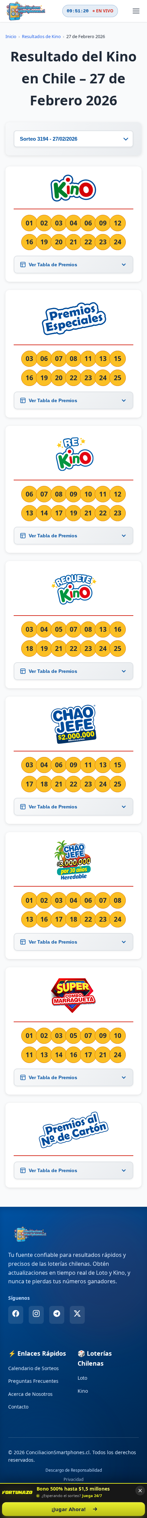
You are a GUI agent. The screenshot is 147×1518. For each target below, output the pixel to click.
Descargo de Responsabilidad (73, 1470)
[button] (17, 1492)
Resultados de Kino (41, 36)
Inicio (10, 36)
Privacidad (73, 1479)
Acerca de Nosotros (30, 1394)
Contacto (18, 1406)
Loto (82, 1378)
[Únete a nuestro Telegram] (56, 1315)
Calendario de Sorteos (33, 1368)
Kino (83, 1391)
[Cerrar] (140, 1490)
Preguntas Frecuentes (33, 1381)
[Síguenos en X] (77, 1315)
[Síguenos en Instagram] (36, 1315)
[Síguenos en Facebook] (15, 1315)
